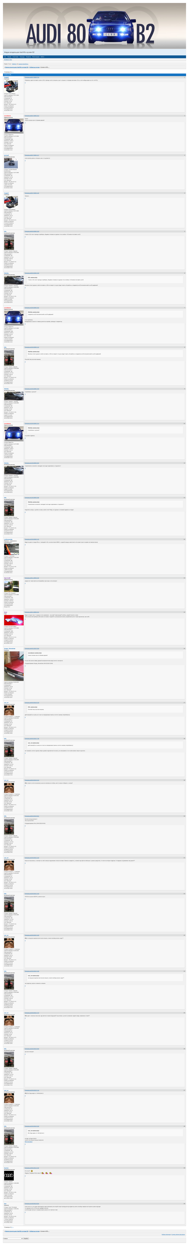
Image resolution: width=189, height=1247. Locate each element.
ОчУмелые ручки (34, 67)
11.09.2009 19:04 (35, 463)
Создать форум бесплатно (178, 1234)
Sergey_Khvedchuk (9, 648)
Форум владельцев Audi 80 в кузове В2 (16, 67)
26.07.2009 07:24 (35, 77)
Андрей (6, 77)
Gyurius (6, 1168)
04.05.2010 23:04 (35, 648)
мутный (6, 155)
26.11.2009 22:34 (35, 578)
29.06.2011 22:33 (35, 1168)
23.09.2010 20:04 (35, 1048)
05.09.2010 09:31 (35, 816)
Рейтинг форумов (166, 1234)
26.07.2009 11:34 (35, 193)
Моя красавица (28, 1141)
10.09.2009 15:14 (35, 423)
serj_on (6, 702)
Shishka (6, 273)
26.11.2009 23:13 (35, 612)
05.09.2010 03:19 (35, 780)
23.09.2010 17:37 (35, 1012)
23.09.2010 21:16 (35, 1090)
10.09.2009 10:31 (35, 307)
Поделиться (28, 77)
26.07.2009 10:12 (35, 115)
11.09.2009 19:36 (35, 497)
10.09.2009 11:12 (35, 347)
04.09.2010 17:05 (35, 738)
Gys (5, 1203)
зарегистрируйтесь (23, 64)
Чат (5, 57)
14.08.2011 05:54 (35, 1203)
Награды (22, 57)
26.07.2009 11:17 (35, 155)
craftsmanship (8, 539)
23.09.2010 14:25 (35, 935)
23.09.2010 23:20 (35, 1126)
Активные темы (8, 59)
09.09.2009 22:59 (35, 273)
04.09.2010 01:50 (35, 702)
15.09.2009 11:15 (35, 539)
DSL (5, 231)
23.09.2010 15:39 (35, 971)
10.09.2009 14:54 (35, 388)
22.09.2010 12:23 (35, 857)
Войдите (14, 64)
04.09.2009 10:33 (35, 231)
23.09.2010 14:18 (35, 893)
